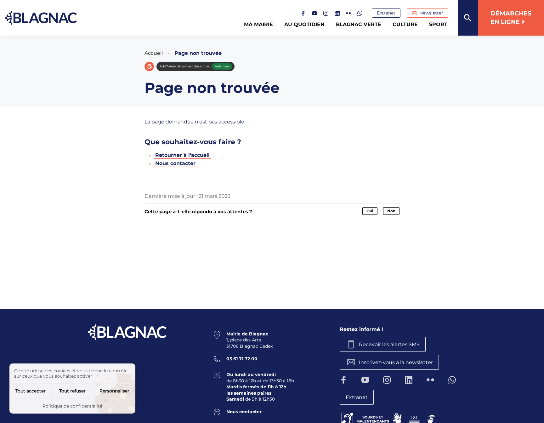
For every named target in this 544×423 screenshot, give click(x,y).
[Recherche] (468, 18)
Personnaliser (114, 391)
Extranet (386, 13)
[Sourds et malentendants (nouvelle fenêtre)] (389, 418)
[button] (149, 66)
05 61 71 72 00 (242, 359)
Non (391, 211)
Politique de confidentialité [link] (72, 406)
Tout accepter (30, 391)
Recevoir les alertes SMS (389, 344)
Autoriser (222, 66)
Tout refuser (72, 391)
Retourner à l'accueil (182, 155)
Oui (369, 211)
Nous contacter (175, 163)
